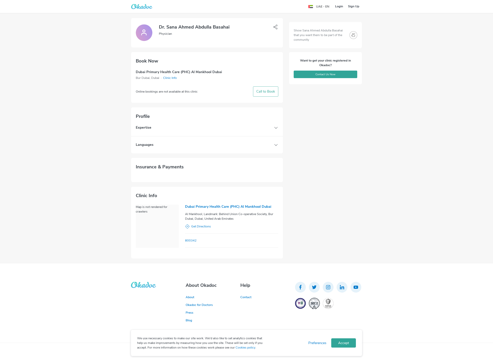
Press (189, 313)
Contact (246, 297)
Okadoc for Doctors (199, 305)
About (190, 297)
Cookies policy (245, 347)
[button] (170, 78)
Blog (189, 320)
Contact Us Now (325, 74)
